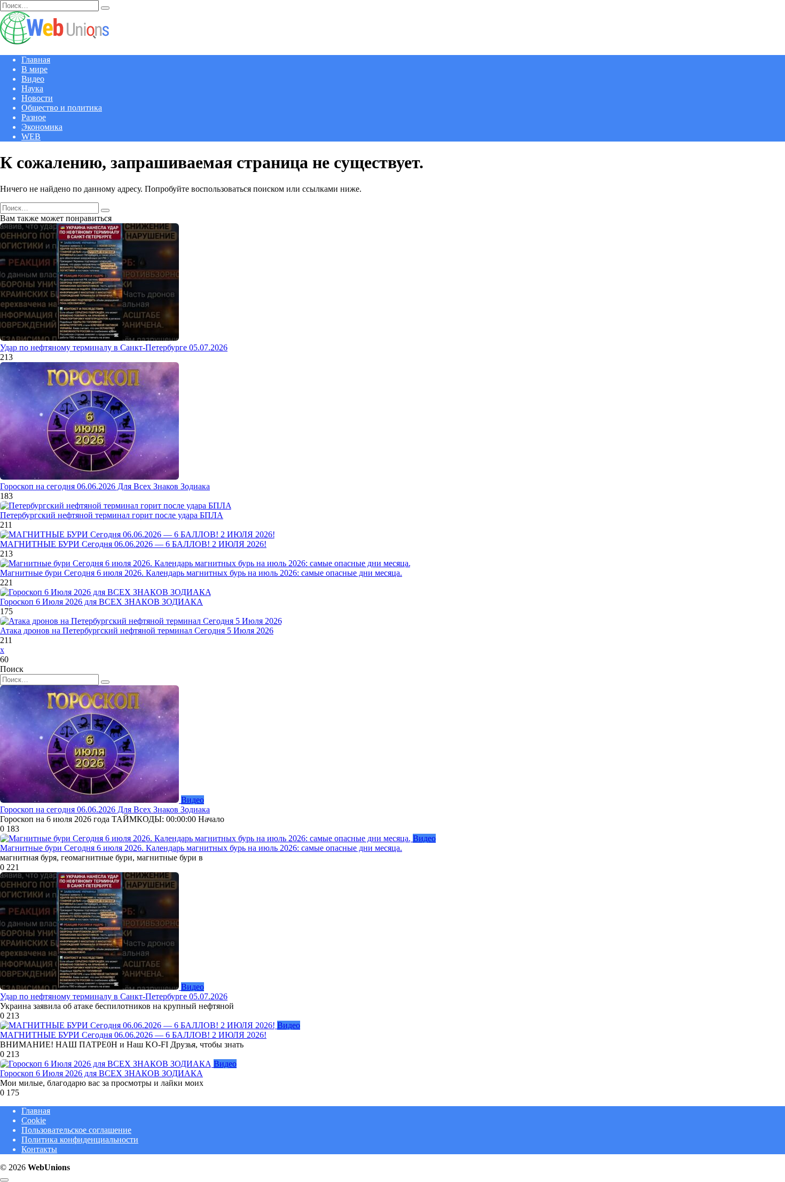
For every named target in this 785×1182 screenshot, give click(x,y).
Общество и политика (61, 107)
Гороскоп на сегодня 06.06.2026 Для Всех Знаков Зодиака (105, 486)
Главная (35, 59)
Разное (33, 117)
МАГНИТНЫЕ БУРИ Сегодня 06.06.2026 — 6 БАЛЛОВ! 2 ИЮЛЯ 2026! (133, 544)
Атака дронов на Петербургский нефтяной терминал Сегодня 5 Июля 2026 (136, 630)
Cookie (33, 1120)
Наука (32, 88)
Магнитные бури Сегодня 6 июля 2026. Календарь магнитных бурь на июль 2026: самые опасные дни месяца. (201, 572)
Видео (32, 78)
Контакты (39, 1149)
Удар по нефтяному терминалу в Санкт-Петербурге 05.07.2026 (113, 347)
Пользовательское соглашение (76, 1129)
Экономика (41, 126)
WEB (31, 136)
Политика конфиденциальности (79, 1139)
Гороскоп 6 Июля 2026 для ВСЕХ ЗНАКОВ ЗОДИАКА (101, 601)
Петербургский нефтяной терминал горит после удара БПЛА (111, 515)
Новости (37, 98)
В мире (34, 69)
